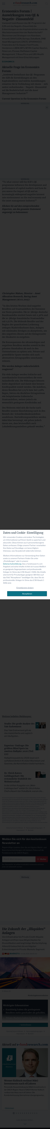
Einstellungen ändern (25, 588)
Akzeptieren (27, 594)
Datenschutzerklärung (12, 564)
